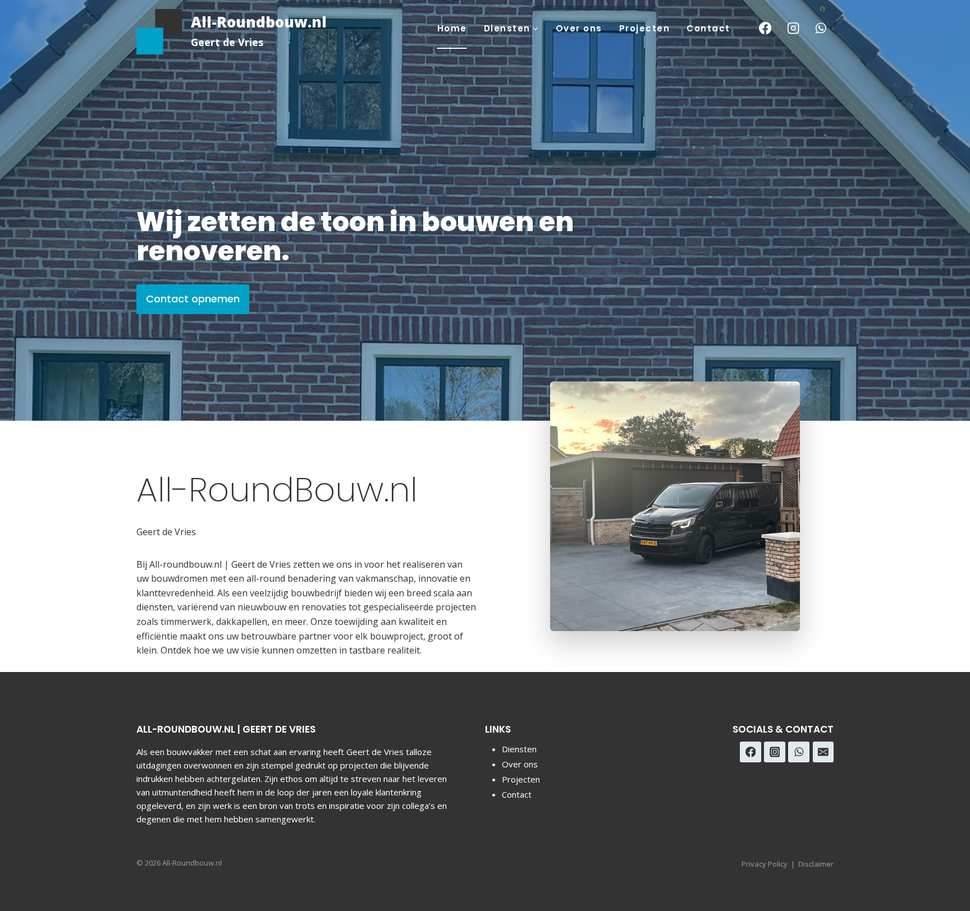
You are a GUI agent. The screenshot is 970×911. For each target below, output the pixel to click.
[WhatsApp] (821, 28)
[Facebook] (765, 28)
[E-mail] (823, 752)
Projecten (644, 28)
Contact (708, 28)
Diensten (519, 748)
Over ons (579, 28)
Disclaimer (816, 864)
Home (452, 28)
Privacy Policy (765, 864)
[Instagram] (793, 28)
